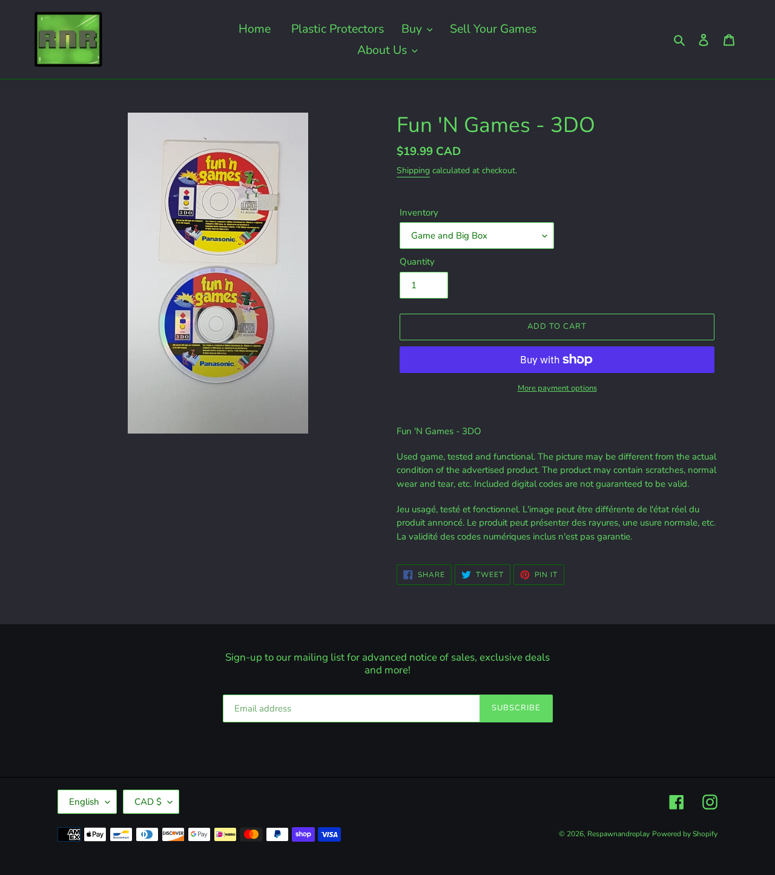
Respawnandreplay (618, 834)
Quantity (417, 262)
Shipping (413, 170)
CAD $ (148, 802)
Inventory (419, 212)
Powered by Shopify (684, 834)
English (84, 802)
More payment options (557, 388)
